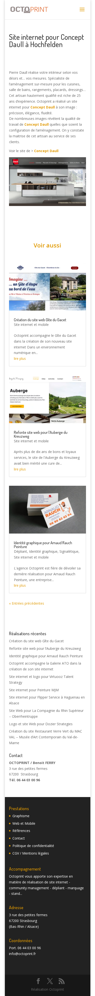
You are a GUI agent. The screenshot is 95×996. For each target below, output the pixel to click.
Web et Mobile (23, 823)
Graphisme (20, 816)
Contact (18, 838)
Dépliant (20, 551)
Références (21, 830)
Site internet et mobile (31, 324)
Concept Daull (42, 107)
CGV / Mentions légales (30, 853)
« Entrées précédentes (26, 603)
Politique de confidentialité (33, 845)
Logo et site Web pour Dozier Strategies (41, 724)
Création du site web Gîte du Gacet (40, 319)
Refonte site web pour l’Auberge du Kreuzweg (40, 434)
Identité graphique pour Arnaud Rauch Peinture (43, 544)
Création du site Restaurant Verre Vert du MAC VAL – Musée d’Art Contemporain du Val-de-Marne (45, 737)
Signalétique (68, 551)
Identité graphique (43, 551)
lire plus (20, 358)
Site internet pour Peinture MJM (34, 690)
